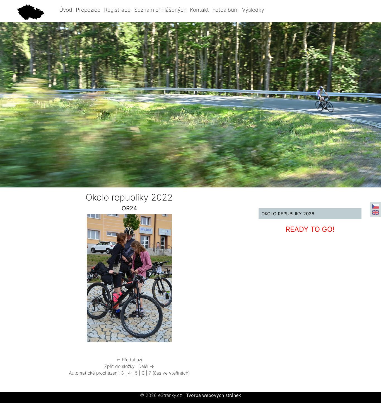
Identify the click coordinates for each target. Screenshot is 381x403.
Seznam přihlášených (160, 9)
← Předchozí (129, 359)
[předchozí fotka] (24, 279)
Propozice (88, 9)
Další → (146, 366)
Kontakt (199, 9)
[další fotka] (234, 279)
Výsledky (253, 9)
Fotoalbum (225, 9)
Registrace (117, 9)
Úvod (65, 9)
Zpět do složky (119, 366)
